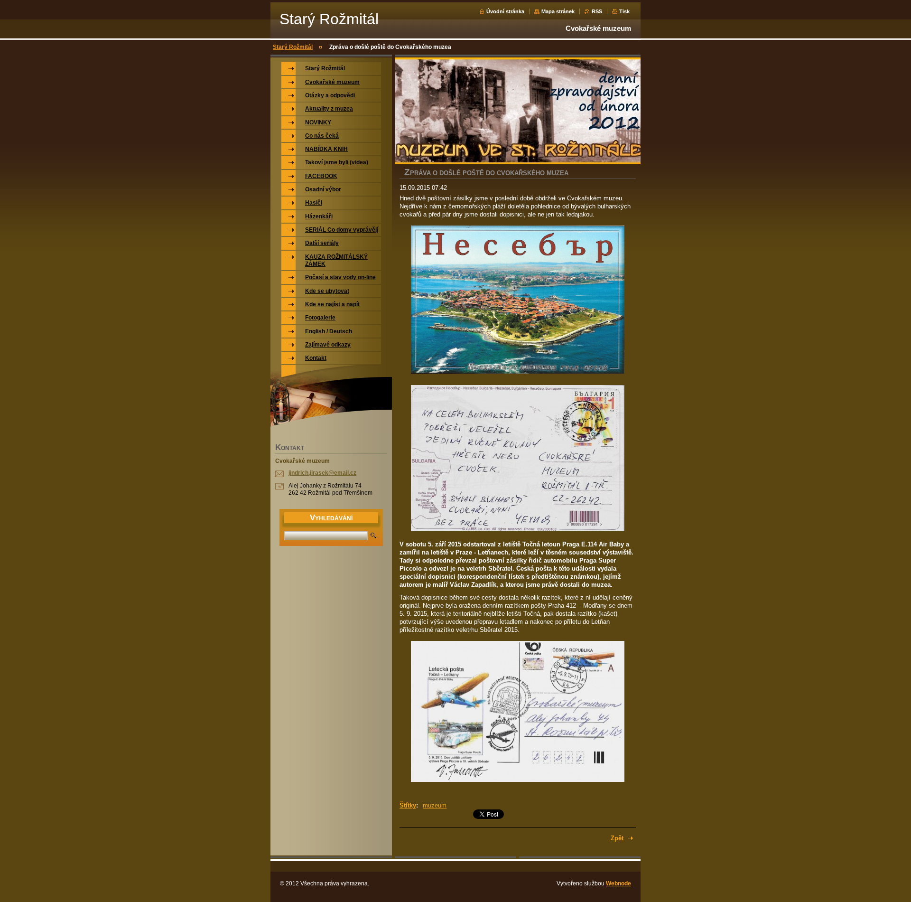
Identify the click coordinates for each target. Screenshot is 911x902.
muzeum (434, 805)
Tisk (624, 11)
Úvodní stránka (505, 11)
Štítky (408, 805)
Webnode (618, 883)
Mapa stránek (558, 11)
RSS (597, 11)
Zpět (617, 838)
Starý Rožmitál (293, 47)
